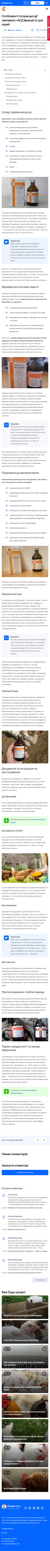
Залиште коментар (15, 1165)
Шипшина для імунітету (17, 1229)
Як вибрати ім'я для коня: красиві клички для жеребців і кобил (25, 1208)
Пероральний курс (13, 85)
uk (27, 3)
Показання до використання (15, 82)
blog (7, 3)
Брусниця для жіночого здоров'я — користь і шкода (27, 1251)
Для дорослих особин (14, 100)
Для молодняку (12, 104)
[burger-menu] (46, 8)
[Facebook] (25, 1508)
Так (37, 1140)
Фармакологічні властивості (15, 78)
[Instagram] (29, 1508)
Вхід (37, 3)
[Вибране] (46, 3)
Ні (44, 1140)
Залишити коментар (25, 1172)
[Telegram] (34, 1508)
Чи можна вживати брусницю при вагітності (25, 1273)
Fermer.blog (4, 8)
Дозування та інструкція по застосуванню (20, 93)
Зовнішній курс (11, 89)
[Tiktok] (42, 1508)
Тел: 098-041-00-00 (8, 1541)
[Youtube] (38, 1508)
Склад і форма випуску (13, 74)
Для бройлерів (11, 96)
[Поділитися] (32, 30)
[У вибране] (44, 1299)
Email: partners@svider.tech (11, 1544)
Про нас (4, 1533)
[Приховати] (45, 70)
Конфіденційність (7, 1528)
